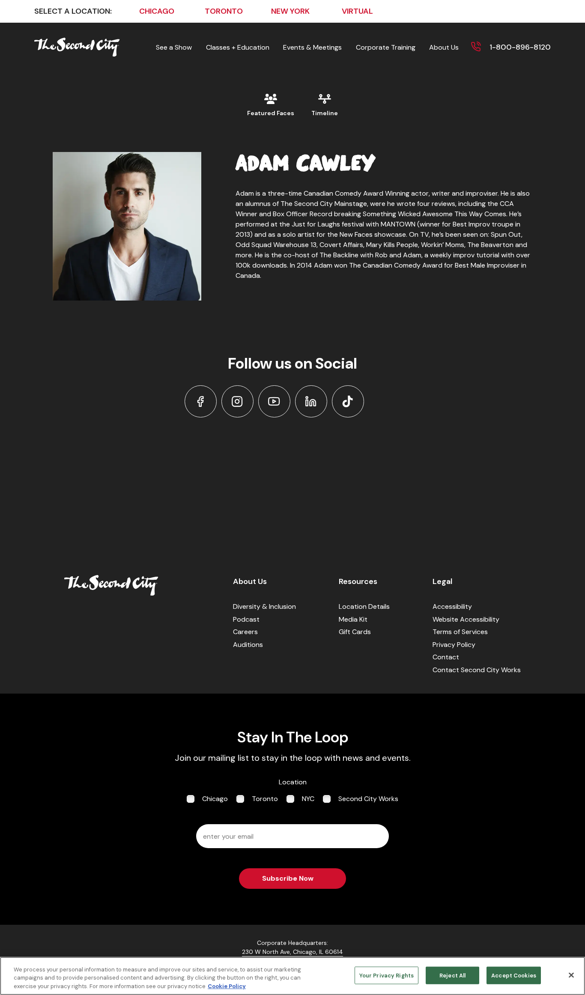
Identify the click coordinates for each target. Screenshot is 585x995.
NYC (308, 798)
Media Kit (353, 619)
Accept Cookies (513, 975)
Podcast (246, 619)
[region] (292, 976)
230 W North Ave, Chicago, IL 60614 (292, 952)
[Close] (571, 974)
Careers (245, 631)
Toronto (265, 798)
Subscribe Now (287, 878)
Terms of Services (460, 631)
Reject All (452, 975)
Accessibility (452, 606)
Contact (446, 656)
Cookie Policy (227, 986)
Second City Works (368, 798)
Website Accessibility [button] (466, 619)
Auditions (248, 644)
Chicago (215, 798)
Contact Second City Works (477, 669)
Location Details (364, 606)
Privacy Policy (454, 644)
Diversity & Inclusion (264, 606)
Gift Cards (355, 631)
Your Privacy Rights (386, 975)
